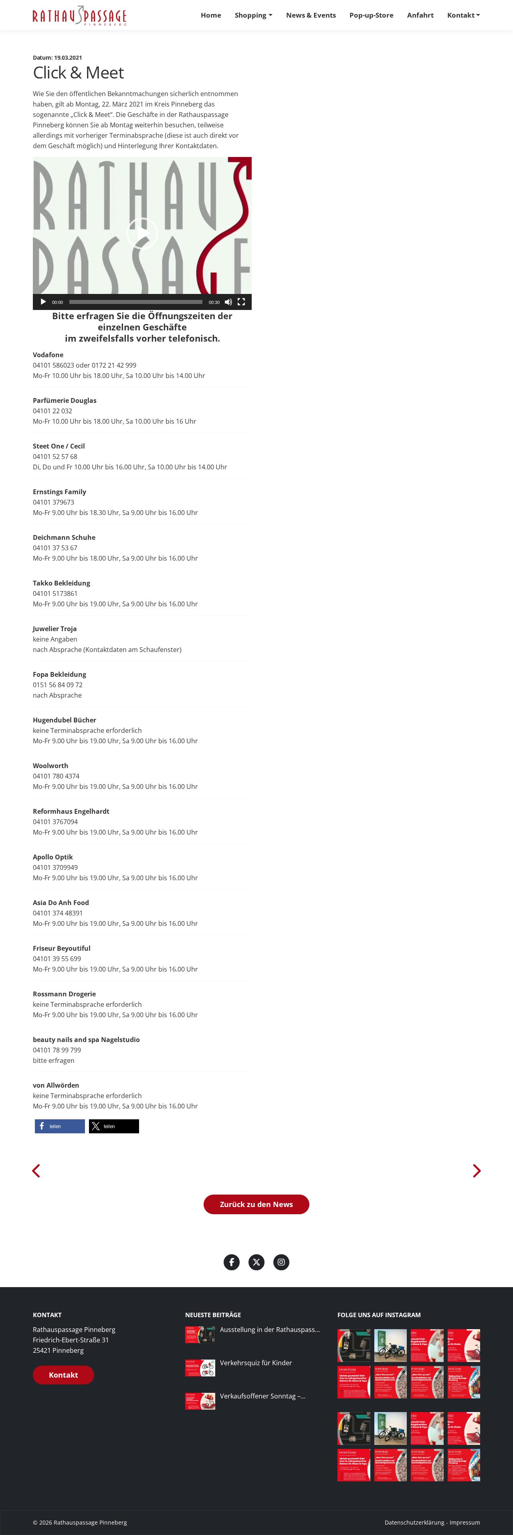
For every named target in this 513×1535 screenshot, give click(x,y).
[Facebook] (232, 1262)
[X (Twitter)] (256, 1262)
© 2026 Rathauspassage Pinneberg (80, 1522)
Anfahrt (420, 15)
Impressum (465, 1522)
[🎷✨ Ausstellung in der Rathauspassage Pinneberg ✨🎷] (353, 1345)
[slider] (135, 302)
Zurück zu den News (256, 1204)
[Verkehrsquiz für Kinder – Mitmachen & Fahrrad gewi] (390, 1345)
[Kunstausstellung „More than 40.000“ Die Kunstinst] (427, 1382)
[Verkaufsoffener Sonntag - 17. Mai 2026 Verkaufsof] (464, 1345)
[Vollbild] (241, 302)
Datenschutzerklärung (414, 1522)
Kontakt (461, 15)
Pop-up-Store (371, 15)
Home (211, 15)
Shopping (251, 15)
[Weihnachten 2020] (37, 1170)
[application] (142, 233)
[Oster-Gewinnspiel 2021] (476, 1170)
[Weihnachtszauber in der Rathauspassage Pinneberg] (464, 1382)
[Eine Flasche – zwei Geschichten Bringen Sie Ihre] (390, 1382)
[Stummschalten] (228, 302)
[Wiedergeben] (43, 302)
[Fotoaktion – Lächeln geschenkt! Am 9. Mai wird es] (427, 1345)
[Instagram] (281, 1262)
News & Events (311, 15)
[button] (142, 233)
